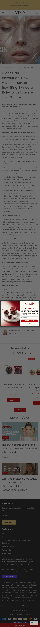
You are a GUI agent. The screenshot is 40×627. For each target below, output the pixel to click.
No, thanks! (29, 323)
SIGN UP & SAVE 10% (30, 320)
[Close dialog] (38, 302)
